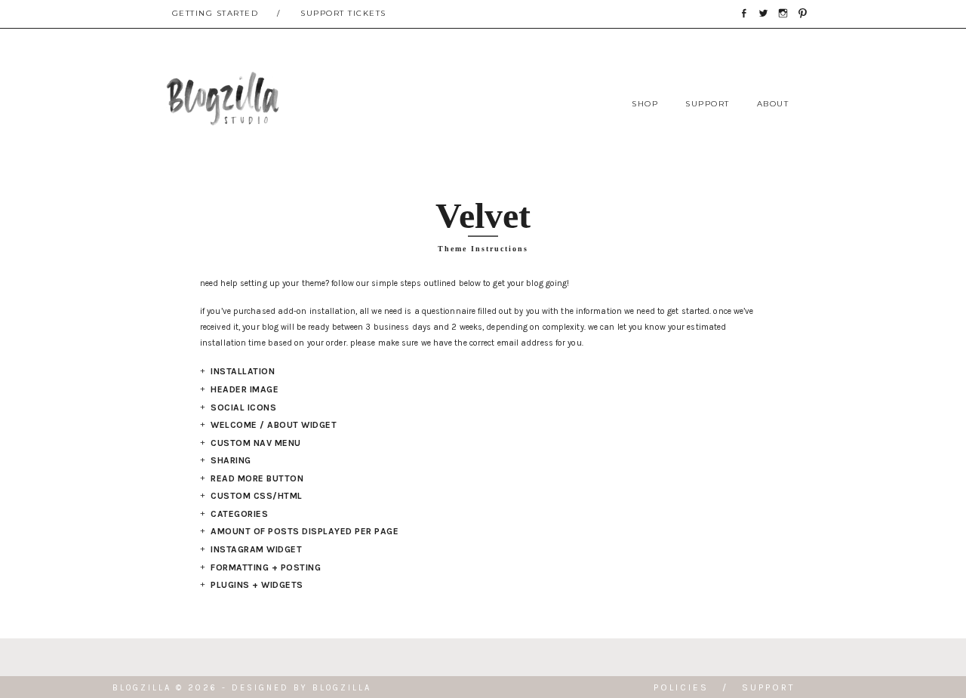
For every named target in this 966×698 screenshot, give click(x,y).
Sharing (231, 460)
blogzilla (341, 688)
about (773, 104)
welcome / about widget (274, 425)
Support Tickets (343, 13)
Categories (239, 514)
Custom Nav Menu (256, 443)
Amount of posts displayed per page (304, 531)
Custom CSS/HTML (257, 495)
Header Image (244, 389)
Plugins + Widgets (257, 585)
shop (645, 104)
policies (681, 687)
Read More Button (257, 478)
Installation (243, 371)
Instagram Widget (256, 549)
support (707, 104)
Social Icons (243, 407)
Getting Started (215, 13)
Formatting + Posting (266, 567)
